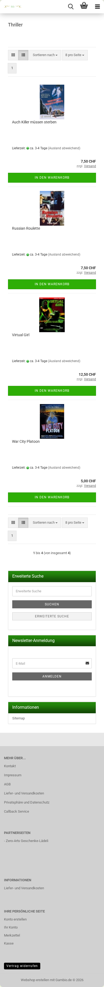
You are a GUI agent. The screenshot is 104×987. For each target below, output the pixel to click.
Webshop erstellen (35, 980)
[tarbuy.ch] (10, 6)
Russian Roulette (26, 228)
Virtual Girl (20, 335)
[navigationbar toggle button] (97, 6)
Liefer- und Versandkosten (24, 793)
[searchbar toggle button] (70, 6)
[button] (13, 55)
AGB (7, 784)
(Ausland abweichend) (64, 148)
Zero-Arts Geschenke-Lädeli (27, 841)
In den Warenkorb (52, 177)
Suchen (52, 604)
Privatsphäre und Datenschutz (26, 802)
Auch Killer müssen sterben (34, 122)
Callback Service (16, 811)
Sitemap (18, 718)
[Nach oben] (89, 979)
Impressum (12, 775)
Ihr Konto (11, 927)
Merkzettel (12, 935)
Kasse (9, 943)
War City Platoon (26, 441)
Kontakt (10, 766)
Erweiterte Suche (52, 616)
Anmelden (52, 676)
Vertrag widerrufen (22, 966)
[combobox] (45, 55)
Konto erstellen (15, 919)
